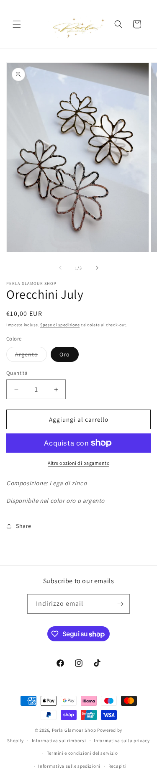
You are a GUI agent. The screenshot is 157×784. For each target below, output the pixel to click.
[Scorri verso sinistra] (60, 268)
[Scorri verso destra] (97, 268)
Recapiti (117, 766)
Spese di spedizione (60, 325)
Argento (31, 356)
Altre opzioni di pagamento (78, 463)
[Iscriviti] (120, 604)
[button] (17, 24)
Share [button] (23, 526)
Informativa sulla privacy (122, 740)
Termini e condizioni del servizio (82, 753)
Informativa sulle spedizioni (69, 766)
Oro (64, 354)
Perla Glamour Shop (74, 730)
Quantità (17, 373)
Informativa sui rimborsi (59, 740)
